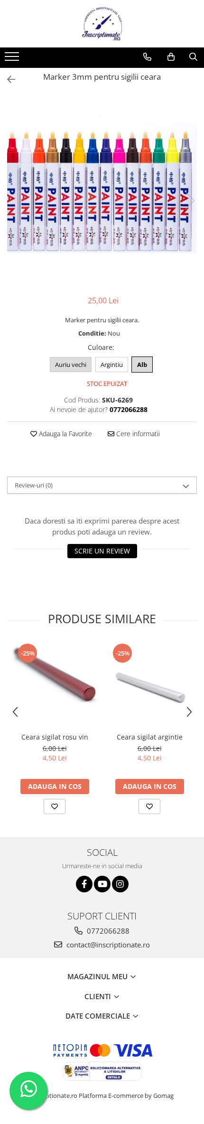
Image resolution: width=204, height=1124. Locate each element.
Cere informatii (137, 433)
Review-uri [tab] (34, 485)
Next (189, 200)
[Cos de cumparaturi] (171, 56)
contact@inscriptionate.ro (107, 944)
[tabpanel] (102, 190)
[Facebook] (84, 884)
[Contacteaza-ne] (147, 56)
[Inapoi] (7, 79)
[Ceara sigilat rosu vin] (54, 685)
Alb (142, 364)
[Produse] (13, 59)
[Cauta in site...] (193, 56)
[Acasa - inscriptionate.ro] (102, 23)
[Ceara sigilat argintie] (149, 685)
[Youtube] (102, 884)
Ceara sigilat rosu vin (54, 736)
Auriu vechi (70, 364)
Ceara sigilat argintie (150, 736)
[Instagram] (120, 884)
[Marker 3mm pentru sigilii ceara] (102, 190)
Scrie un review (102, 550)
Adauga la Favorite (64, 433)
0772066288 (107, 931)
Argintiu (112, 364)
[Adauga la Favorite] (54, 806)
